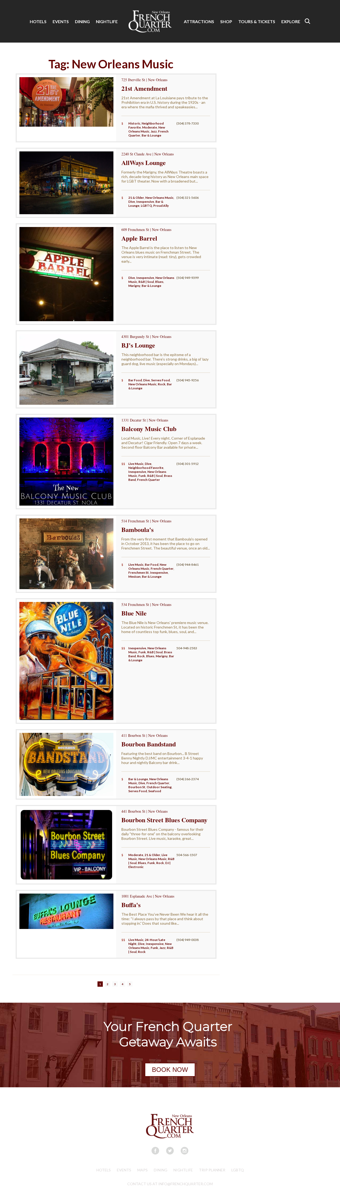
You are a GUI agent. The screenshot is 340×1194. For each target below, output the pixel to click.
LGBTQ (146, 206)
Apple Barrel (139, 238)
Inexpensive (145, 202)
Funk (142, 476)
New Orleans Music (146, 129)
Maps (142, 1170)
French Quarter (148, 480)
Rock (161, 384)
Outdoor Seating (159, 787)
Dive (131, 202)
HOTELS (38, 21)
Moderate (149, 127)
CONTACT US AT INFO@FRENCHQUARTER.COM (170, 1183)
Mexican (134, 577)
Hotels (103, 1170)
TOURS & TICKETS (256, 21)
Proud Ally (161, 206)
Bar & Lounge (151, 135)
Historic (134, 123)
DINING (82, 21)
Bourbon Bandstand (148, 744)
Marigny (134, 286)
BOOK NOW (170, 1069)
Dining (160, 1170)
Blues (159, 282)
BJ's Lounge (138, 345)
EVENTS (61, 21)
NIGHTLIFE (107, 21)
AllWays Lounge (143, 162)
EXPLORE (290, 21)
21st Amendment (144, 88)
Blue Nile (134, 613)
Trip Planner (212, 1170)
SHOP (226, 21)
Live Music (135, 464)
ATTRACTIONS (199, 21)
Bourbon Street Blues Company (164, 819)
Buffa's (131, 904)
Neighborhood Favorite (145, 468)
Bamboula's (137, 529)
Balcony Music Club (148, 428)
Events (124, 1170)
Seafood (154, 791)
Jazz (154, 131)
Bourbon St (136, 787)
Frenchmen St (138, 573)
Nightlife (183, 1170)
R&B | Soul (146, 282)
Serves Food (160, 380)
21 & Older (136, 198)
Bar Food (135, 380)
